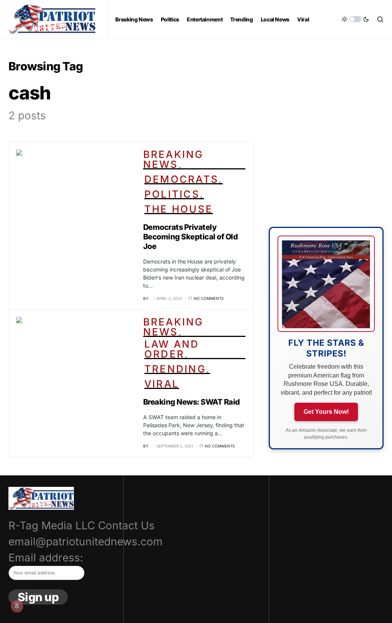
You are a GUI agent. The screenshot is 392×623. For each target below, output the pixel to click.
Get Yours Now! (326, 411)
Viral (161, 384)
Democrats (181, 179)
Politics (172, 194)
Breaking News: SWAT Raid (191, 402)
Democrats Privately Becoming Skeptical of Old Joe (190, 237)
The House (178, 209)
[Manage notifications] (17, 606)
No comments (209, 298)
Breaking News (173, 159)
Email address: (45, 557)
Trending (175, 369)
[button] (355, 19)
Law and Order (171, 349)
